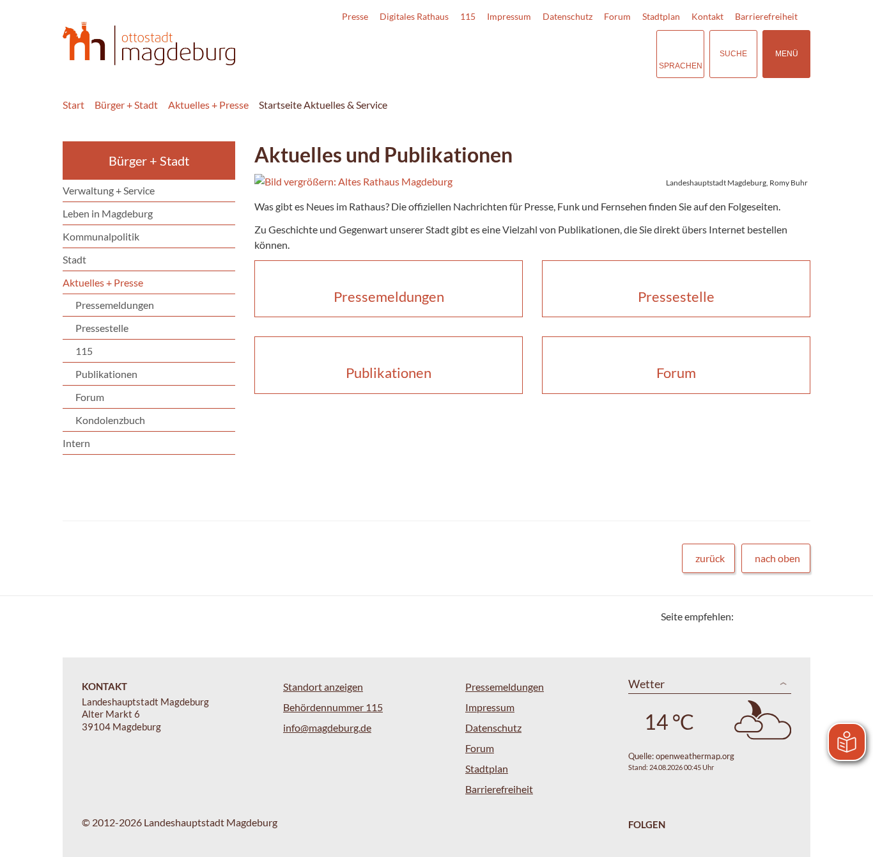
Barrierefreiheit (766, 16)
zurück (710, 558)
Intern (76, 443)
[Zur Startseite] (149, 44)
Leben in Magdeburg (108, 213)
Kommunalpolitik (101, 236)
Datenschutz (567, 16)
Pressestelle (101, 328)
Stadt (74, 259)
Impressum (509, 16)
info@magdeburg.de (327, 727)
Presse (355, 16)
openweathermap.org (695, 756)
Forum (617, 16)
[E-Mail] (780, 616)
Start (73, 104)
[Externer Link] (557, 53)
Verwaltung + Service (109, 190)
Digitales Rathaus (414, 16)
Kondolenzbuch (110, 420)
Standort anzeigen (323, 686)
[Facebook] (764, 616)
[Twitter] (748, 616)
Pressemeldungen (114, 305)
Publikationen (106, 374)
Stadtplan (661, 16)
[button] (532, 181)
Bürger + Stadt (126, 104)
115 (467, 16)
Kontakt (707, 16)
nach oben (777, 558)
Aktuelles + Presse (208, 104)
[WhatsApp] (796, 616)
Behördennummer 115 (333, 707)
